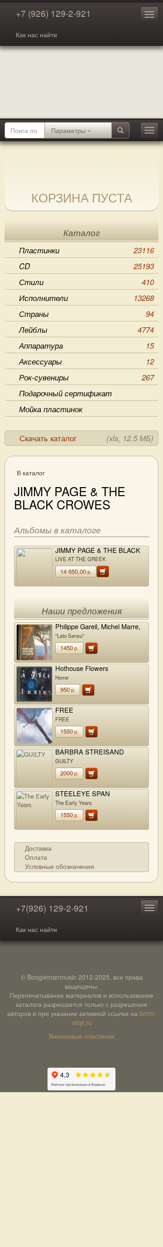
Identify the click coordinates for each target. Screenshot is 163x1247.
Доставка (38, 848)
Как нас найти (36, 34)
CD (86, 266)
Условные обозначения (59, 866)
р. (75, 571)
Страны (86, 313)
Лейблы (86, 329)
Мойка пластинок (50, 409)
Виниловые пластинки (82, 1035)
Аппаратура (86, 345)
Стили (86, 281)
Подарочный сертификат (65, 393)
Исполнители (86, 297)
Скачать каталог (86, 438)
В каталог (31, 472)
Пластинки (86, 250)
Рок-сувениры (86, 377)
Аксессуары (86, 361)
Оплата (36, 857)
